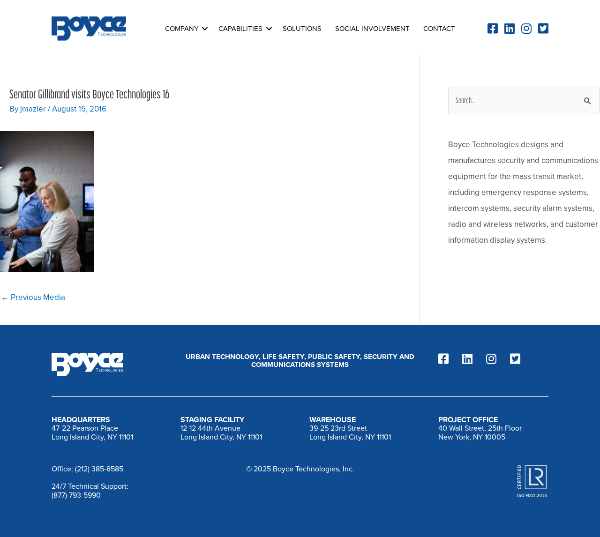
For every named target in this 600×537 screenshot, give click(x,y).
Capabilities (240, 28)
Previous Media (33, 297)
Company (181, 28)
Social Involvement (372, 28)
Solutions (302, 28)
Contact (439, 28)
